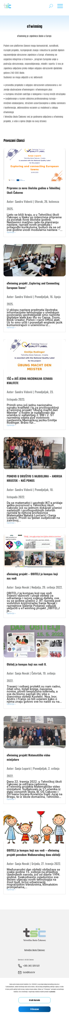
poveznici (52, 991)
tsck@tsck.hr (29, 972)
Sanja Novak (22, 587)
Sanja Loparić (23, 768)
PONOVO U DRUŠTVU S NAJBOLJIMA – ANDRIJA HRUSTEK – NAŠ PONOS (34, 478)
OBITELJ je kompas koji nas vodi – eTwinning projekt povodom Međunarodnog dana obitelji (33, 852)
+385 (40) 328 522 (31, 965)
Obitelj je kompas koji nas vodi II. (26, 664)
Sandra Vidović (23, 201)
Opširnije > (11, 232)
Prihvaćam (34, 1009)
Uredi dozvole (34, 1000)
